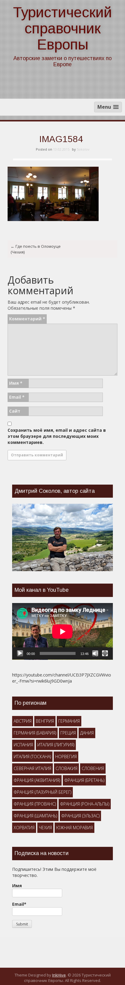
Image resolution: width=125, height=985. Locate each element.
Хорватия (24, 827)
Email (17, 397)
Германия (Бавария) (35, 733)
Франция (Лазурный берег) (42, 792)
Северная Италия (32, 768)
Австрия (23, 721)
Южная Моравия (74, 827)
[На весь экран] (105, 653)
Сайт (14, 411)
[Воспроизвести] (20, 653)
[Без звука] (95, 653)
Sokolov (83, 149)
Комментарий (27, 319)
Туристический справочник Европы (62, 28)
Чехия (45, 827)
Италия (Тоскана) (32, 756)
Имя (15, 383)
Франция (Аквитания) (37, 780)
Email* (19, 904)
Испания (23, 745)
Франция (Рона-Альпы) (84, 804)
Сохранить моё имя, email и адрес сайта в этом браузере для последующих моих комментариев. (57, 436)
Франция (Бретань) (84, 780)
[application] (62, 631)
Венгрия (45, 721)
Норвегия (66, 756)
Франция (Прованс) (35, 804)
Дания (87, 733)
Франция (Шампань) (35, 816)
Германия (69, 721)
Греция (68, 733)
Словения (93, 768)
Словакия (66, 768)
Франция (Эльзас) (80, 816)
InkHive (59, 975)
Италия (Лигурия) (55, 745)
